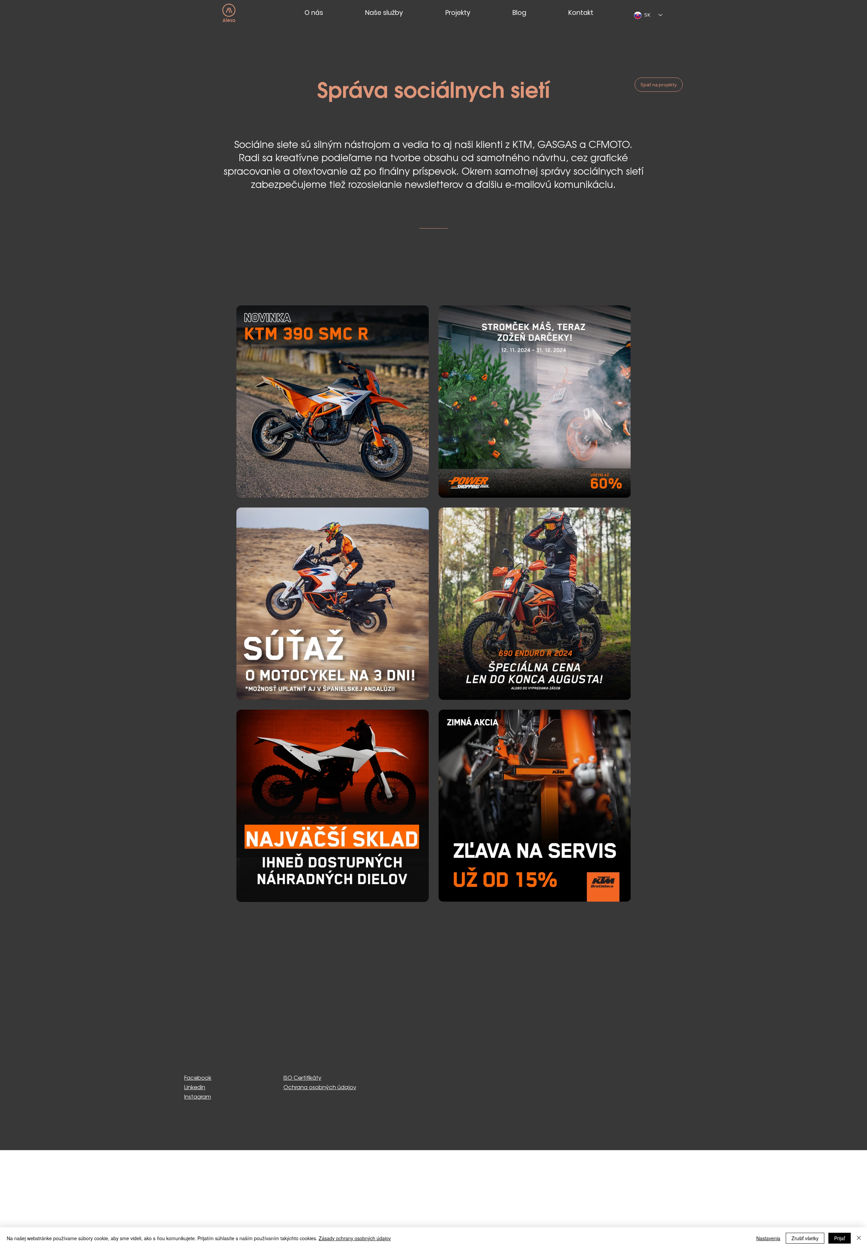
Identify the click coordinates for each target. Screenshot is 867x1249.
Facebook (197, 1078)
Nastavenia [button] (768, 1238)
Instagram (197, 1097)
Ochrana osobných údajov (319, 1087)
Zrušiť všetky (805, 1238)
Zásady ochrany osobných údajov (355, 1238)
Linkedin (194, 1087)
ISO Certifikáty (302, 1078)
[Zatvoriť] (859, 1238)
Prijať (839, 1238)
